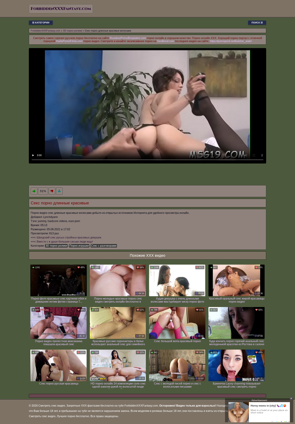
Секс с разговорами (103, 245)
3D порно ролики (56, 245)
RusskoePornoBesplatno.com (128, 38)
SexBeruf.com (165, 41)
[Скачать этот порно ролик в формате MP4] (59, 191)
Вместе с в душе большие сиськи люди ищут (65, 241)
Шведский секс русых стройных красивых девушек (69, 237)
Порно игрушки (79, 245)
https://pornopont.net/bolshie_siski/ (231, 41)
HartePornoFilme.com (69, 41)
